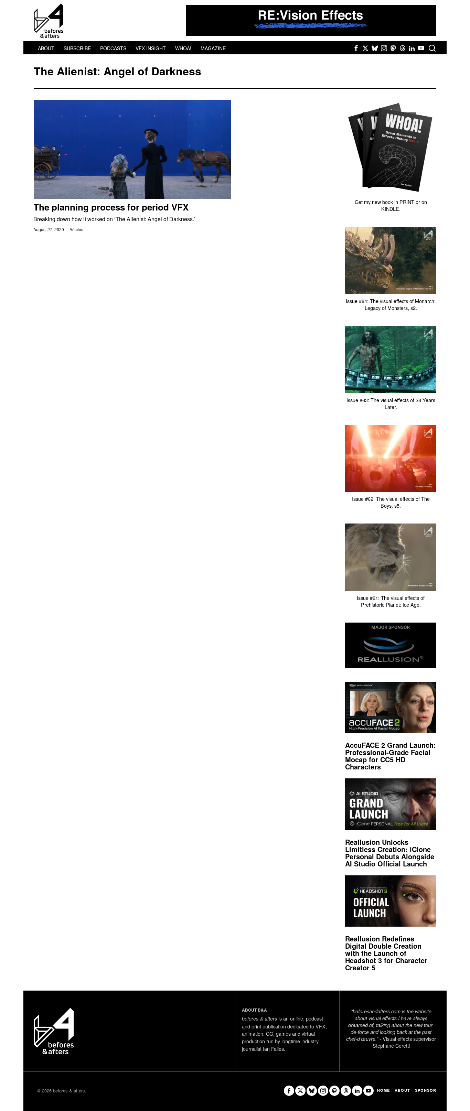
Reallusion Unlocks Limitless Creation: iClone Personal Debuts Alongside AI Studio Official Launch (389, 853)
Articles (76, 229)
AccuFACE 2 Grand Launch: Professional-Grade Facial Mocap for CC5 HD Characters (390, 756)
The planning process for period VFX (111, 207)
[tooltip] (356, 48)
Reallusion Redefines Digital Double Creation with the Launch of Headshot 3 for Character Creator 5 (386, 953)
